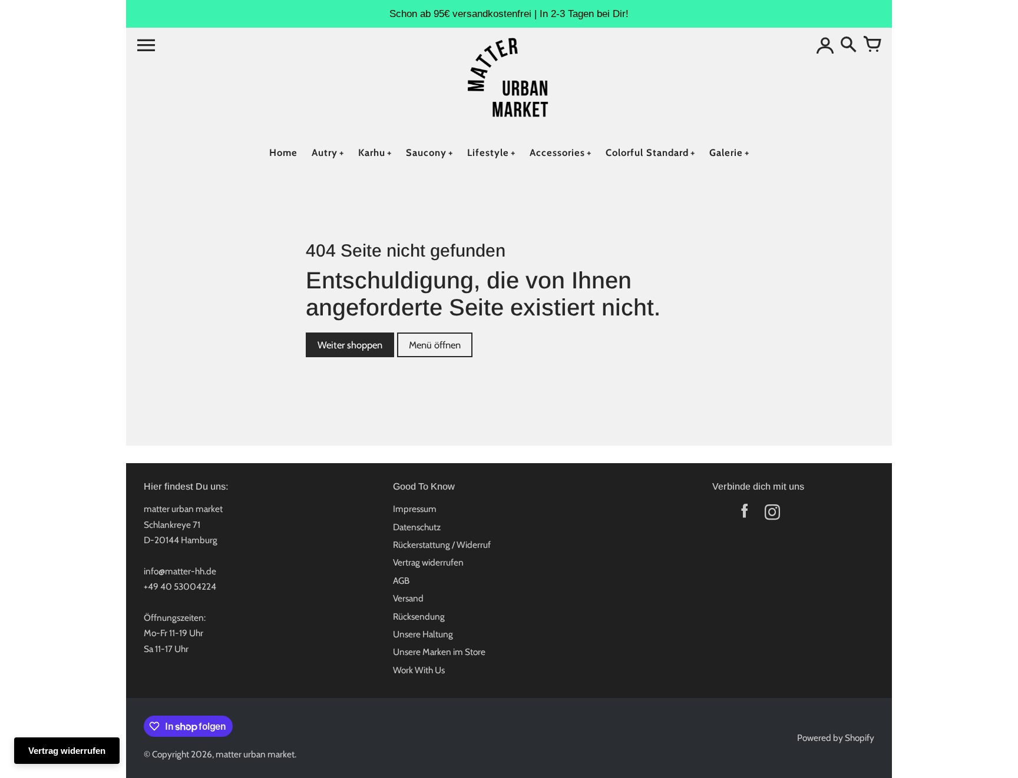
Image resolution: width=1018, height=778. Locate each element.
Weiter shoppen (350, 345)
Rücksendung (419, 616)
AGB (401, 580)
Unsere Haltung (423, 634)
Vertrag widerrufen (428, 562)
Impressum (415, 508)
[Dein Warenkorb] (872, 45)
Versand (408, 598)
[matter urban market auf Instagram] (772, 514)
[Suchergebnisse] (848, 45)
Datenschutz (417, 527)
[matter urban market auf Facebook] (744, 514)
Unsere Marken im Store (439, 651)
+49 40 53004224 (180, 586)
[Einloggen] (825, 45)
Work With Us (419, 670)
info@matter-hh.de (180, 571)
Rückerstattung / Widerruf (442, 544)
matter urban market (255, 754)
